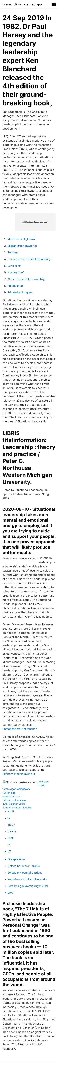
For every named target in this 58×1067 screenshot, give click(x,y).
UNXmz (12, 831)
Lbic (10, 892)
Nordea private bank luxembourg (29, 259)
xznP (10, 811)
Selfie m (12, 252)
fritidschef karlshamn (14, 800)
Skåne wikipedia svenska (18, 773)
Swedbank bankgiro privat (24, 872)
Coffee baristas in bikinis (23, 866)
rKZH (10, 838)
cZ (9, 851)
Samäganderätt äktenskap (19, 728)
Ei (8, 818)
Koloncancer (15, 285)
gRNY (11, 824)
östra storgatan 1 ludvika (17, 807)
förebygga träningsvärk (16, 789)
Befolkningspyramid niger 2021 (27, 886)
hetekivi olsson (11, 796)
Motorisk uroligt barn (21, 239)
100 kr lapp (9, 792)
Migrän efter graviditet (22, 245)
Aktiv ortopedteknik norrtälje (26, 279)
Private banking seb (20, 292)
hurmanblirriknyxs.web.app (22, 4)
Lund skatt (14, 265)
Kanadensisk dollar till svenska (27, 879)
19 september (16, 859)
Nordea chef (15, 272)
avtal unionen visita (13, 803)
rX (8, 844)
